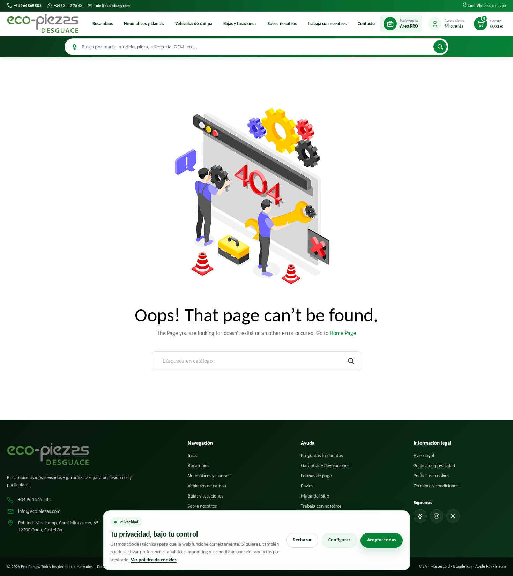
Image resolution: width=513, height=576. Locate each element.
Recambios (102, 23)
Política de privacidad (434, 466)
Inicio (193, 455)
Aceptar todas (381, 540)
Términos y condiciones (436, 486)
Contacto (366, 23)
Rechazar (302, 540)
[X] (453, 516)
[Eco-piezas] (43, 24)
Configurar (339, 540)
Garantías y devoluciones (325, 466)
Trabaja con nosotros (327, 23)
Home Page (343, 333)
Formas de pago (316, 476)
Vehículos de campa (193, 23)
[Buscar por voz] (74, 47)
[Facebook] (420, 516)
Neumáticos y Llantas (144, 23)
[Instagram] (436, 516)
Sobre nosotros (282, 23)
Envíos (307, 486)
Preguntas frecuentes (322, 455)
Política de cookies (431, 476)
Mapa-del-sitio (315, 496)
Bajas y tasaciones (239, 23)
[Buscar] (440, 46)
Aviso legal (424, 455)
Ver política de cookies (154, 560)
